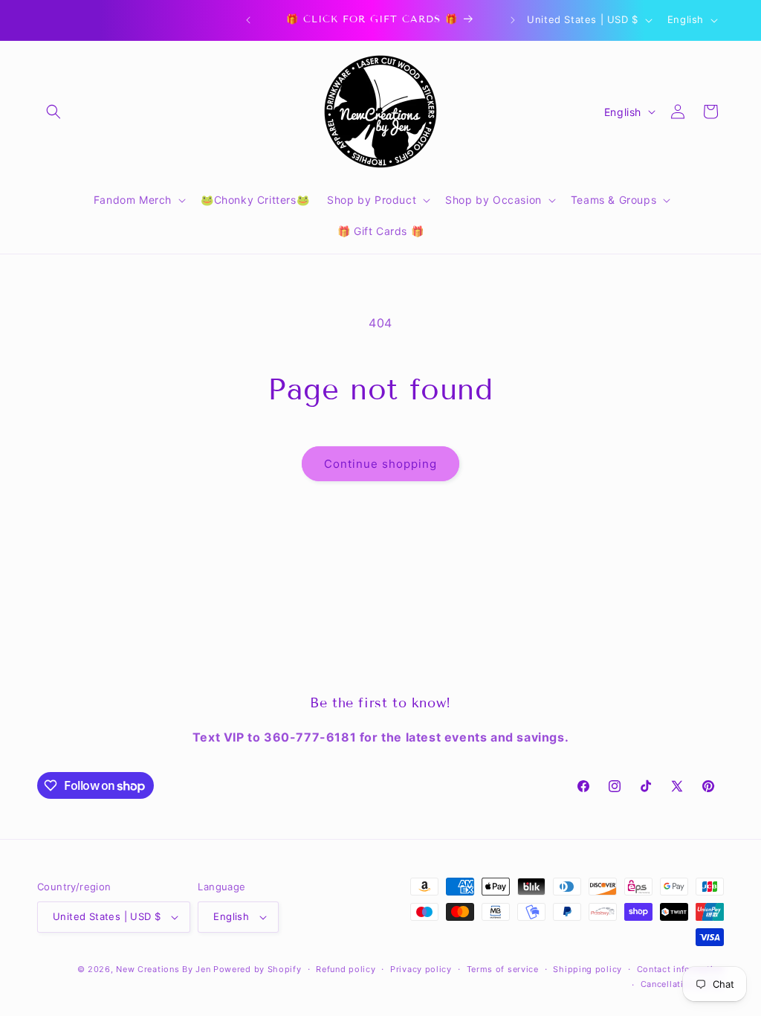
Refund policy (345, 969)
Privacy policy (421, 969)
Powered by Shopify (257, 969)
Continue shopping (380, 464)
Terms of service (503, 969)
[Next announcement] (512, 20)
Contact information (680, 969)
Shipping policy (587, 969)
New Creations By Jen (163, 969)
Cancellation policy (682, 984)
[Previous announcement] (248, 20)
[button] (53, 111)
